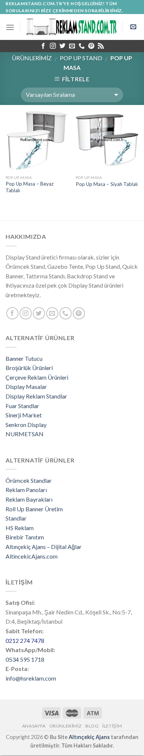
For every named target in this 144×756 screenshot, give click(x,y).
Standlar (16, 518)
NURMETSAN (25, 433)
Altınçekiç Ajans (89, 737)
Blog (92, 726)
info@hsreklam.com (31, 678)
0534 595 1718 (25, 659)
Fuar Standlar (22, 405)
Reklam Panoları (26, 489)
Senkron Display (26, 424)
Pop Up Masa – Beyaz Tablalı (30, 187)
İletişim (112, 726)
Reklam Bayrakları (29, 499)
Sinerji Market (24, 414)
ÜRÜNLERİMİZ (32, 57)
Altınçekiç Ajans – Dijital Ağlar (44, 546)
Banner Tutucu (24, 358)
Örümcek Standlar (29, 480)
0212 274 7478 (25, 640)
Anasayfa (34, 726)
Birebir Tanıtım (25, 536)
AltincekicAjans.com (32, 556)
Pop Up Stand (81, 57)
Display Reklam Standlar (36, 396)
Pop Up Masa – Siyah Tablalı (107, 184)
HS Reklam (20, 527)
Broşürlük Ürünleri (29, 367)
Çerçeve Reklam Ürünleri (37, 377)
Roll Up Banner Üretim (34, 508)
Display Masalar (26, 386)
